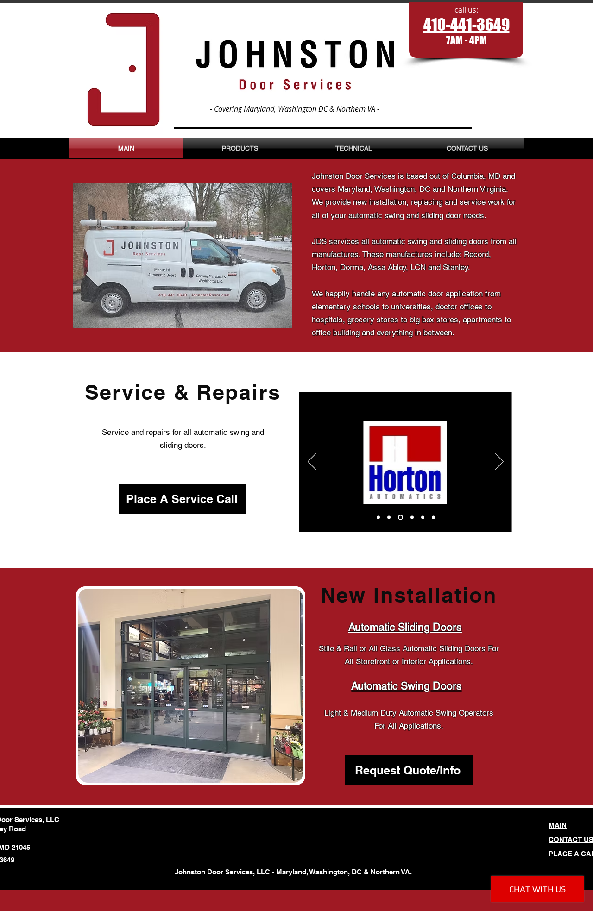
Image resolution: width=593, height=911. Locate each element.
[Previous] (312, 462)
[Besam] (422, 517)
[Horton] (389, 517)
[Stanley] (433, 517)
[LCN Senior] (412, 517)
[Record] (378, 517)
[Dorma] (400, 517)
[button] (190, 686)
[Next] (499, 462)
